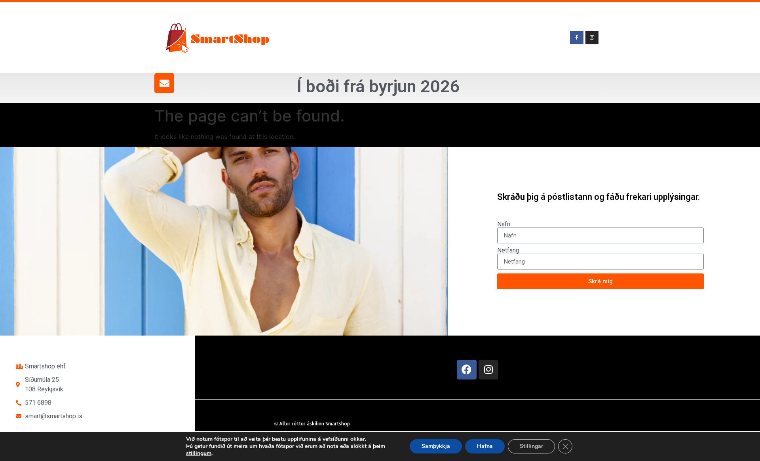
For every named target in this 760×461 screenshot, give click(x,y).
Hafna (485, 446)
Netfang (508, 250)
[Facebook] (467, 369)
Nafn (503, 224)
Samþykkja (436, 446)
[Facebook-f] (576, 37)
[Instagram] (488, 369)
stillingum (198, 453)
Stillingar (531, 446)
